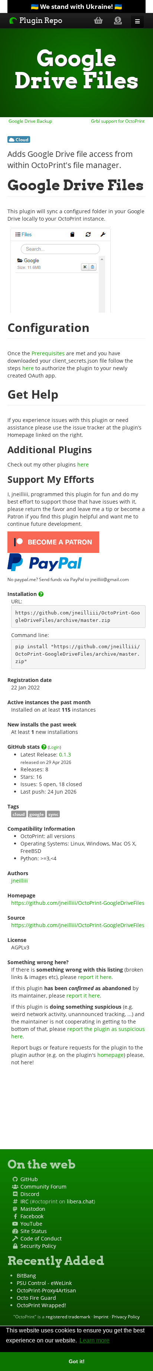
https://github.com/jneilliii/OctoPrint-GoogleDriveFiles (77, 902)
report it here (94, 977)
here (28, 368)
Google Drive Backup (29, 121)
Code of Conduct (41, 1238)
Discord (29, 1193)
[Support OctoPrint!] (118, 20)
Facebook (31, 1216)
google (36, 814)
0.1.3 (65, 754)
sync (53, 814)
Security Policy (38, 1245)
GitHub (29, 1179)
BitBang (26, 1275)
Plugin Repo (40, 20)
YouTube (31, 1223)
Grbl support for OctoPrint (118, 121)
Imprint (101, 1316)
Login (54, 747)
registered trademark (68, 1316)
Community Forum (43, 1186)
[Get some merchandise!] (98, 20)
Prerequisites (48, 353)
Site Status (33, 1231)
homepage (110, 1054)
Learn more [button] (94, 1340)
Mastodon (32, 1208)
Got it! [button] (77, 1361)
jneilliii (19, 880)
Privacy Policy (126, 1316)
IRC (24, 1201)
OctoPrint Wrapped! (41, 1305)
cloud (19, 814)
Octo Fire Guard (36, 1297)
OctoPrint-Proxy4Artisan (46, 1290)
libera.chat (80, 1201)
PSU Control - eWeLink (44, 1282)
